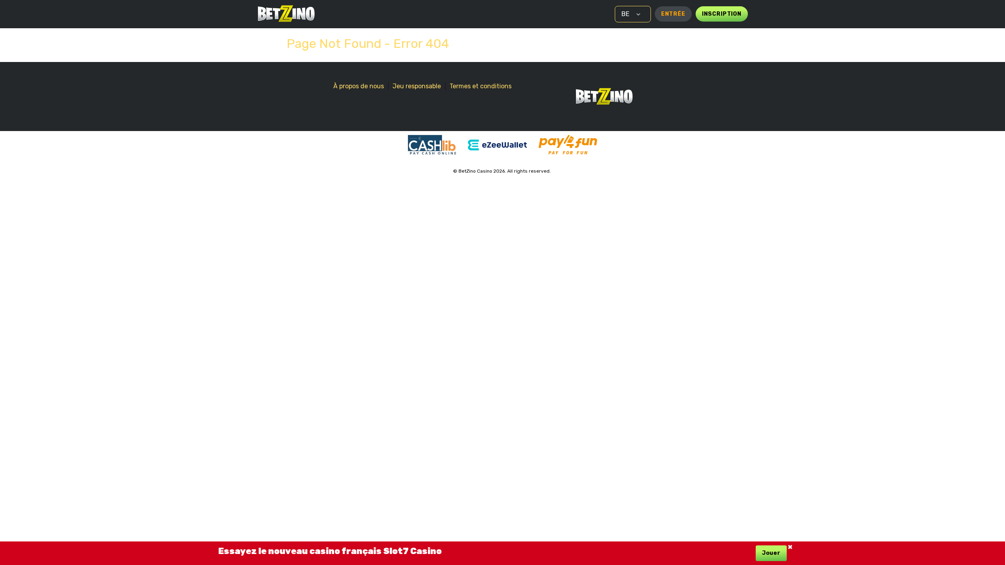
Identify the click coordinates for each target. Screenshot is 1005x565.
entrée (673, 14)
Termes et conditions (481, 86)
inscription (722, 14)
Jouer (771, 553)
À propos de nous (358, 86)
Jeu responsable (417, 86)
